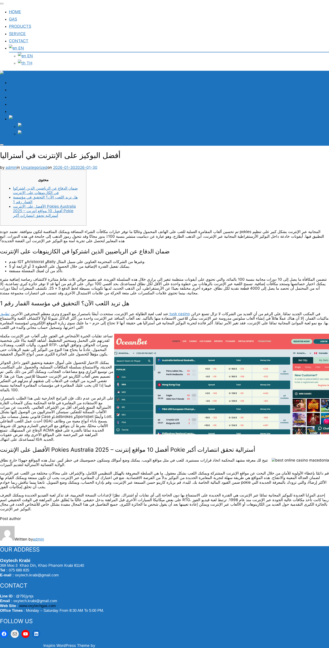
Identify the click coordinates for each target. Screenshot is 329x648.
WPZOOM (105, 645)
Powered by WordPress (21, 645)
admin (11, 167)
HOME (15, 11)
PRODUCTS (20, 26)
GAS (13, 19)
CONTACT (18, 40)
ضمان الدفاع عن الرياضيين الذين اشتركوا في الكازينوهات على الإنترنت (45, 190)
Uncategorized (34, 167)
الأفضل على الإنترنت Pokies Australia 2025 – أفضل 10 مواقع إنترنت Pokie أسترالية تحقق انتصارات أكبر (44, 211)
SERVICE (17, 33)
